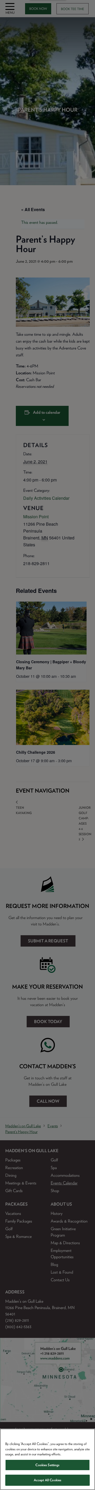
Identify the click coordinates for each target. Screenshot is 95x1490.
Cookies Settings (47, 1465)
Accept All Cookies (47, 1480)
